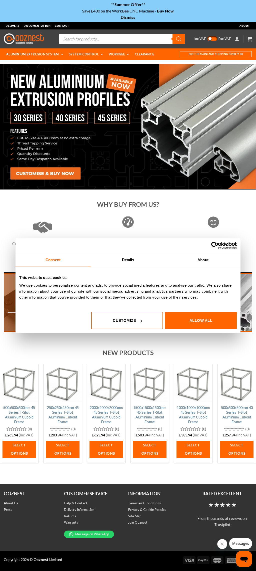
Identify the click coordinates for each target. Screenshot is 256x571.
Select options (19, 449)
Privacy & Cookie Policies (147, 510)
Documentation (37, 25)
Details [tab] (128, 259)
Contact (62, 25)
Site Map (135, 516)
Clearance (144, 54)
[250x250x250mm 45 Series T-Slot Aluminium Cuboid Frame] (63, 383)
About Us (11, 503)
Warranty (71, 522)
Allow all (201, 320)
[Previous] (11, 126)
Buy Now (165, 10)
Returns (70, 516)
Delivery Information (79, 510)
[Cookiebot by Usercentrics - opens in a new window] (215, 245)
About (245, 25)
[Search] (178, 39)
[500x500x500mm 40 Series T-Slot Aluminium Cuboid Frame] (237, 383)
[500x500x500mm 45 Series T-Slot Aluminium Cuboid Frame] (19, 383)
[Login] (237, 38)
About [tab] (203, 259)
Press (8, 510)
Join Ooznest (138, 522)
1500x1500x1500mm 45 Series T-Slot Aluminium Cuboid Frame (149, 414)
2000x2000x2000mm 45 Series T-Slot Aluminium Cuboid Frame (106, 414)
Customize (124, 320)
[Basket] (249, 38)
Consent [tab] (53, 259)
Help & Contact (76, 503)
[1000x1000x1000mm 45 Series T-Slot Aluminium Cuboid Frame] (193, 383)
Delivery (13, 25)
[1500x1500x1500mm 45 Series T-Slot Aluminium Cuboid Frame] (149, 383)
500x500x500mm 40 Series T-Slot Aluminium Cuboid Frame (237, 414)
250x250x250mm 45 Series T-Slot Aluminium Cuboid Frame (63, 414)
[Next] (244, 126)
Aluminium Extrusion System (32, 54)
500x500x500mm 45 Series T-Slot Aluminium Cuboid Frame (19, 414)
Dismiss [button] (128, 17)
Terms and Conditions (144, 503)
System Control (84, 54)
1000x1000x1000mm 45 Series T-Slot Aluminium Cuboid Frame (193, 414)
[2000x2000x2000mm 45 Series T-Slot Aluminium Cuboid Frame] (106, 383)
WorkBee (117, 54)
